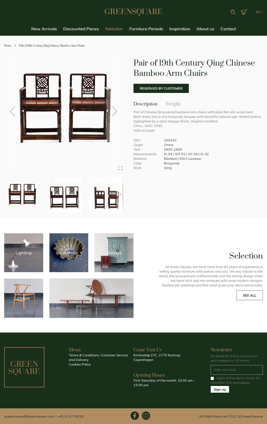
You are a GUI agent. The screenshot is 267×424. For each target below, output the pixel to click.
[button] (259, 12)
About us (205, 28)
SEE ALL (249, 295)
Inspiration (179, 28)
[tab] (145, 104)
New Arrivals (44, 28)
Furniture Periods (146, 28)
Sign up (220, 389)
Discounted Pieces (81, 28)
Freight (173, 103)
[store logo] (133, 12)
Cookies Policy (80, 364)
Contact (228, 28)
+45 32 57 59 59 (70, 416)
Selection (114, 28)
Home (7, 45)
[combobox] (220, 12)
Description (145, 103)
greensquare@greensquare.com (29, 416)
